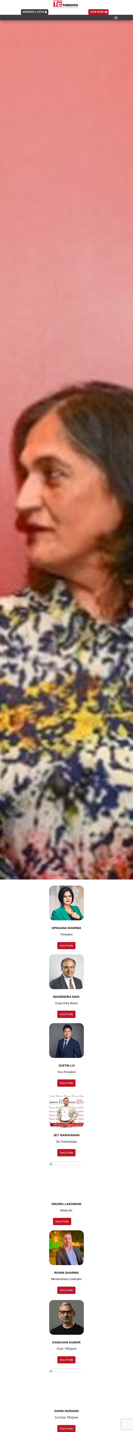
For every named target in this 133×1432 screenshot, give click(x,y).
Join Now (97, 11)
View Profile (66, 945)
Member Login (33, 11)
